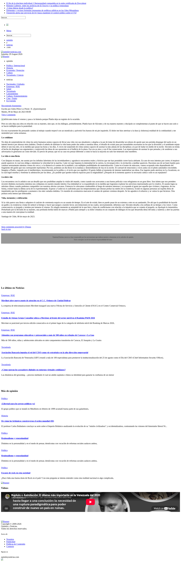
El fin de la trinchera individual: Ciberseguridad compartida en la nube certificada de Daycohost (46, 3)
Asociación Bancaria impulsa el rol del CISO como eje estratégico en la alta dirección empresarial (44, 352)
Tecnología (6, 347)
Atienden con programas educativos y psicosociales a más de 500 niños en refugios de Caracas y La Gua (47, 335)
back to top (6, 229)
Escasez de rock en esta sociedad (15, 473)
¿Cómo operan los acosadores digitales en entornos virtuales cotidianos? (33, 370)
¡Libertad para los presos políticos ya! (18, 404)
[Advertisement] (21, 266)
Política (4, 398)
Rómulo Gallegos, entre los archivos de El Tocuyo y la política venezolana (37, 6)
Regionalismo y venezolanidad (14, 438)
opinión (9, 40)
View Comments (8, 115)
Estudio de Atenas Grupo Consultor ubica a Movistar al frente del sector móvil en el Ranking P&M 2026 (48, 318)
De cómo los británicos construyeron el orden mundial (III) (27, 421)
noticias (9, 45)
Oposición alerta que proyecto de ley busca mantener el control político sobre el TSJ (41, 13)
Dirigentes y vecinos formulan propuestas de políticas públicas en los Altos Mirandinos (42, 10)
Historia (4, 416)
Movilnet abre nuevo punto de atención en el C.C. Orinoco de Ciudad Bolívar (36, 300)
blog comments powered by (16, 227)
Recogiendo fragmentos (11, 106)
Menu (8, 31)
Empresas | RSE (8, 295)
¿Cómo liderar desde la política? (19, 8)
